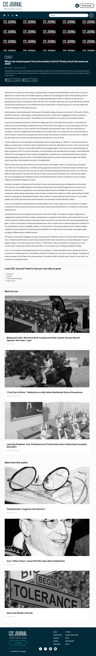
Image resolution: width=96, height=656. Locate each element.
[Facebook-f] (40, 648)
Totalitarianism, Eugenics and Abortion (26, 509)
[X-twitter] (8, 15)
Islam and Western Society (20, 613)
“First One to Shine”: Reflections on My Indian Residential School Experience (44, 392)
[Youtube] (16, 15)
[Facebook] (4, 15)
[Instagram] (12, 15)
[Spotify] (50, 648)
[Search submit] (91, 15)
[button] (77, 6)
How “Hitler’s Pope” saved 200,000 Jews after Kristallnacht (36, 561)
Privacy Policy (17, 649)
